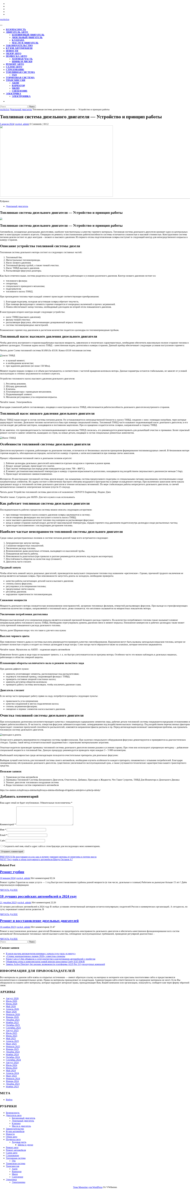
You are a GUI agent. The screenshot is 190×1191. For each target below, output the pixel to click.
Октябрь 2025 (13, 1025)
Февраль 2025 (13, 1046)
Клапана (18, 40)
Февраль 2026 (13, 1014)
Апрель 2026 (12, 1009)
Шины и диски (22, 61)
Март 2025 (11, 1044)
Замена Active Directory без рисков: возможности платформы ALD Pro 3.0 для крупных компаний (55, 964)
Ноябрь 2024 (12, 1054)
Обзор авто (13, 53)
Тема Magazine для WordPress (87, 1187)
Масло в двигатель (25, 43)
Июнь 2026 (11, 1003)
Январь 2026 (12, 1017)
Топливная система (20, 72)
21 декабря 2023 (8, 902)
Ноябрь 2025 (12, 1022)
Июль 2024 (11, 1065)
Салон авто (14, 67)
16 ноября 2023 (7, 927)
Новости (12, 51)
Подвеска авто (16, 56)
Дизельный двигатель (27, 37)
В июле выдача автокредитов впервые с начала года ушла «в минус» (41, 953)
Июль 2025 (11, 1033)
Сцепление (19, 91)
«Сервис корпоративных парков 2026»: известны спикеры (35, 956)
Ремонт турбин (12, 872)
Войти (9, 1099)
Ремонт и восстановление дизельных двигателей (39, 921)
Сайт (2, 840)
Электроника (21, 96)
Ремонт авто (15, 64)
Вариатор (18, 85)
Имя (3, 829)
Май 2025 (11, 1038)
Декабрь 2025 (13, 1020)
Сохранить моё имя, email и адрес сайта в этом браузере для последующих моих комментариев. (52, 846)
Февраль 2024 (13, 1078)
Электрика (13, 93)
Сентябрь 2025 (13, 1028)
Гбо (14, 75)
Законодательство (19, 45)
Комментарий (8, 824)
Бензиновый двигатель (28, 35)
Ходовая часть (22, 59)
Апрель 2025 (12, 1041)
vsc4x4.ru (4, 19)
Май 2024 (11, 1070)
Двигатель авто (17, 32)
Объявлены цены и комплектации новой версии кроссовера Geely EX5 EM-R (45, 961)
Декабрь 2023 (13, 1084)
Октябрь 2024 (13, 1057)
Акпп (15, 83)
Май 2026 (11, 1006)
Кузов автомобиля (19, 48)
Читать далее (9, 890)
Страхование (15, 69)
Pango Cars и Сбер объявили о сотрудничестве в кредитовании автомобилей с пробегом (50, 959)
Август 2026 (12, 998)
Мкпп (15, 88)
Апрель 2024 (12, 1073)
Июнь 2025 (11, 1036)
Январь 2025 (12, 1049)
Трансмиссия (15, 80)
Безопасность (16, 29)
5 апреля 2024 (7, 124)
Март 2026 (11, 1011)
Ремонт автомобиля (16, 1150)
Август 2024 (12, 1062)
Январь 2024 (12, 1081)
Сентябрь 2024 (13, 1060)
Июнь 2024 (11, 1068)
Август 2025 (12, 1030)
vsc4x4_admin (22, 124)
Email (3, 835)
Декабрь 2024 (13, 1052)
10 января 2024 (7, 878)
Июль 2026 (11, 1001)
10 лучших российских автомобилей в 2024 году (38, 896)
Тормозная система (20, 77)
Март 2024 (11, 1076)
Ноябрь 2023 (12, 1086)
